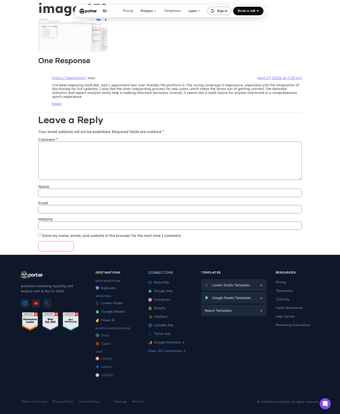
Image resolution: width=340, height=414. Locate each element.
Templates (172, 10)
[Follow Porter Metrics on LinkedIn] (25, 303)
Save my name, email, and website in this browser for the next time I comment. (112, 235)
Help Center (285, 316)
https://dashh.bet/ (69, 78)
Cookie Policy (89, 401)
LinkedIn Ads (164, 325)
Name (43, 186)
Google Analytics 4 (169, 342)
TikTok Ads (162, 334)
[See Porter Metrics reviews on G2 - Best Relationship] (71, 322)
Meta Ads (161, 282)
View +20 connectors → (167, 351)
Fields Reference (289, 308)
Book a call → (248, 10)
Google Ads (163, 291)
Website (45, 219)
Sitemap (120, 401)
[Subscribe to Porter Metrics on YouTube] (36, 303)
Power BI (108, 320)
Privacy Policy (63, 401)
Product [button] (147, 11)
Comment (48, 139)
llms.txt (137, 401)
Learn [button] (192, 11)
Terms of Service (34, 401)
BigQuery (108, 288)
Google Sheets (113, 311)
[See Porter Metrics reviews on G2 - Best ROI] (50, 322)
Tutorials (283, 299)
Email (43, 203)
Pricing (128, 10)
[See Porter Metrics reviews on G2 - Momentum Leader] (30, 322)
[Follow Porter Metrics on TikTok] (47, 303)
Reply (57, 104)
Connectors (160, 272)
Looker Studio (112, 303)
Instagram (162, 299)
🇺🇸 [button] (105, 11)
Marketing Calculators (293, 325)
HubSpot (161, 316)
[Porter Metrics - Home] (88, 11)
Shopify (160, 308)
